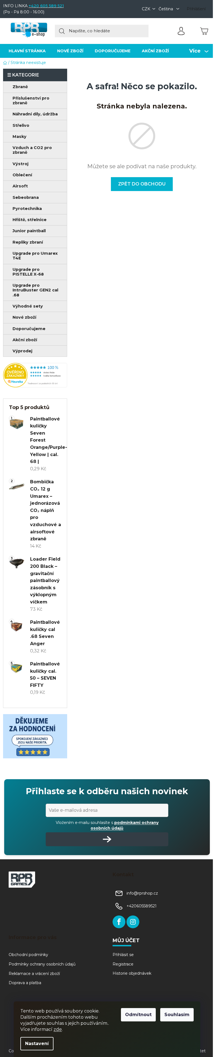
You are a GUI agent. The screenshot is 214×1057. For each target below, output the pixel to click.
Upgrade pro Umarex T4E (35, 256)
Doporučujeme (29, 328)
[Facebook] (119, 921)
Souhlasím (176, 1014)
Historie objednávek (132, 973)
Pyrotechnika (27, 208)
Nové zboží (24, 317)
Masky (19, 136)
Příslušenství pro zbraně (31, 100)
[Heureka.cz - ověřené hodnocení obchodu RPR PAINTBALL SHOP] (35, 375)
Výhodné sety (28, 306)
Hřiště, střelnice (30, 219)
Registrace (123, 964)
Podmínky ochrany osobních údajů (42, 964)
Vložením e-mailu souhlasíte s (107, 825)
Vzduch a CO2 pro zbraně (32, 150)
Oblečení (22, 174)
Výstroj (20, 163)
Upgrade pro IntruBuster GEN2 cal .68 (35, 290)
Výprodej (22, 350)
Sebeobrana (26, 197)
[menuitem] (27, 51)
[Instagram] (133, 921)
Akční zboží (25, 339)
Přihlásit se (123, 954)
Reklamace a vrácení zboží (34, 973)
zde (58, 1029)
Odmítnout (138, 1014)
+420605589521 (142, 906)
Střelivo (21, 125)
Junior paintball (29, 230)
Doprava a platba (25, 982)
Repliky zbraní (28, 242)
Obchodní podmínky (28, 954)
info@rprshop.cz (142, 893)
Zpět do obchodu (142, 184)
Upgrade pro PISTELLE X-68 (28, 272)
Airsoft (20, 186)
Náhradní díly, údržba (35, 114)
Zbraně (20, 86)
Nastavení (37, 1043)
